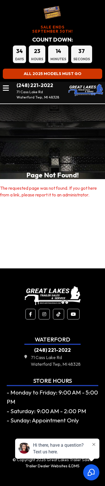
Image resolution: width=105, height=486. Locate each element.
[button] (30, 314)
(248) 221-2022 (35, 85)
